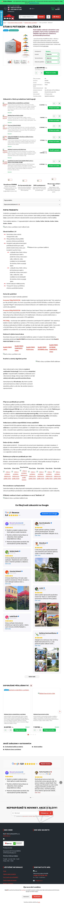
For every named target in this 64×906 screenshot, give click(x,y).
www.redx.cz (6, 835)
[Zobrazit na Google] (36, 523)
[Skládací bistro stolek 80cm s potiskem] (5, 104)
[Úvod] (9, 17)
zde (39, 902)
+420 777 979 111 (15, 7)
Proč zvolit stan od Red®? (10, 877)
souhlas (23, 890)
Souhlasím (37, 896)
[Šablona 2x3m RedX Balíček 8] (7, 475)
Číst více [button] (37, 535)
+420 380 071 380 (16, 9)
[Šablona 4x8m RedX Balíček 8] (57, 475)
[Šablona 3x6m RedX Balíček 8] (32, 475)
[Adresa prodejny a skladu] (47, 853)
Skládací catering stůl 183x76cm (17, 149)
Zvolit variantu (55, 150)
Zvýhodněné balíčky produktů (15, 22)
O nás (4, 871)
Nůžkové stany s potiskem (30, 22)
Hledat (41, 16)
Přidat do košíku (51, 73)
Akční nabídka (38, 746)
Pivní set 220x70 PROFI (14, 125)
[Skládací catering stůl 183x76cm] (5, 151)
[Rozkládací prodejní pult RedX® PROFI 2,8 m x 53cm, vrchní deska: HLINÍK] (5, 162)
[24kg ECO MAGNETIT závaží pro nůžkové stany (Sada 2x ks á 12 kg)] (5, 138)
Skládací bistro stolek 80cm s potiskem (18, 103)
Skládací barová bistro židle (15, 115)
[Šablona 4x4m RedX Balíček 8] (41, 475)
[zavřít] (62, 2)
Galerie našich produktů (9, 874)
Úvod (4, 22)
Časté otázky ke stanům (9, 880)
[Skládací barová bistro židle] (5, 117)
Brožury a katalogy (8, 883)
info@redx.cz (11, 11)
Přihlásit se (45, 813)
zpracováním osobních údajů (28, 816)
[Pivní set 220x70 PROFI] (5, 127)
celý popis (45, 46)
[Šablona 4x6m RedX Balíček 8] (49, 475)
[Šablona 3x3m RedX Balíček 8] (16, 475)
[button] (28, 734)
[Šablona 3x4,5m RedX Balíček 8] (24, 475)
